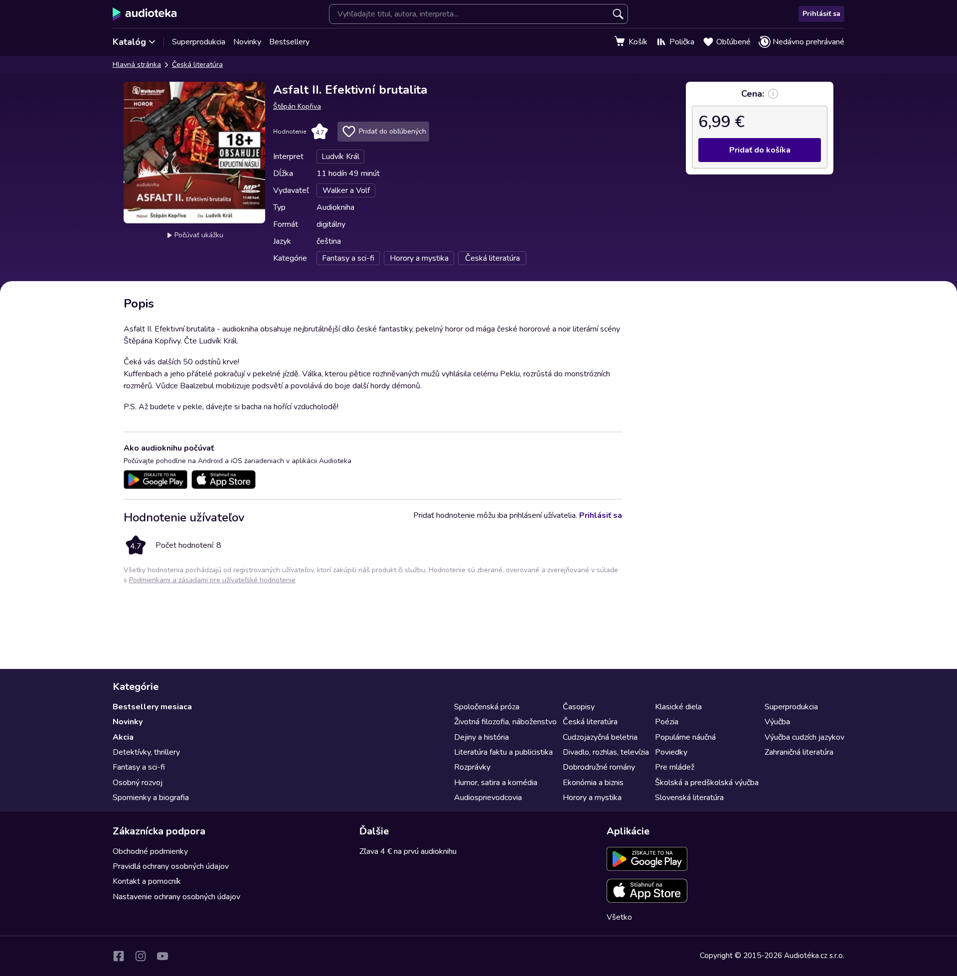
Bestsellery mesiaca (152, 706)
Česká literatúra (197, 64)
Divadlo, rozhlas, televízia (606, 752)
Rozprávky (472, 767)
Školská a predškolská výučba (707, 782)
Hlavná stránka (137, 64)
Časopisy (579, 706)
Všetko (619, 917)
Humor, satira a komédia (495, 782)
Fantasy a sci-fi (139, 767)
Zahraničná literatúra (799, 752)
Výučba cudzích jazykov (804, 737)
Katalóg (129, 42)
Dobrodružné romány (599, 767)
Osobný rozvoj (137, 782)
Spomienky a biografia (151, 797)
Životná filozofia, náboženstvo (505, 721)
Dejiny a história (481, 737)
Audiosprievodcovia (488, 797)
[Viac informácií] (773, 94)
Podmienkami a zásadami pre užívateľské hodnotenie (212, 580)
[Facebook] (119, 956)
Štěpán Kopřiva (297, 106)
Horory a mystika (592, 797)
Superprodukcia (198, 41)
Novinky (247, 41)
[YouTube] (162, 956)
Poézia (666, 721)
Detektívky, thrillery (146, 752)
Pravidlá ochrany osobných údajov (171, 866)
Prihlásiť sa (821, 13)
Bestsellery (289, 41)
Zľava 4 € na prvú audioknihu (408, 851)
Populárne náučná (685, 737)
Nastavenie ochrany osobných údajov (176, 896)
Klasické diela (678, 706)
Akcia (123, 737)
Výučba (777, 721)
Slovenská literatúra (689, 797)
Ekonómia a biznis (593, 782)
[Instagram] (141, 956)
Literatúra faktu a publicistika (503, 752)
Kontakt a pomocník (147, 881)
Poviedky (671, 752)
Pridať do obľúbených (392, 131)
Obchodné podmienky (150, 851)
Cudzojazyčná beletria (600, 737)
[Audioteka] (145, 13)
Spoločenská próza (486, 706)
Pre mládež (674, 767)
